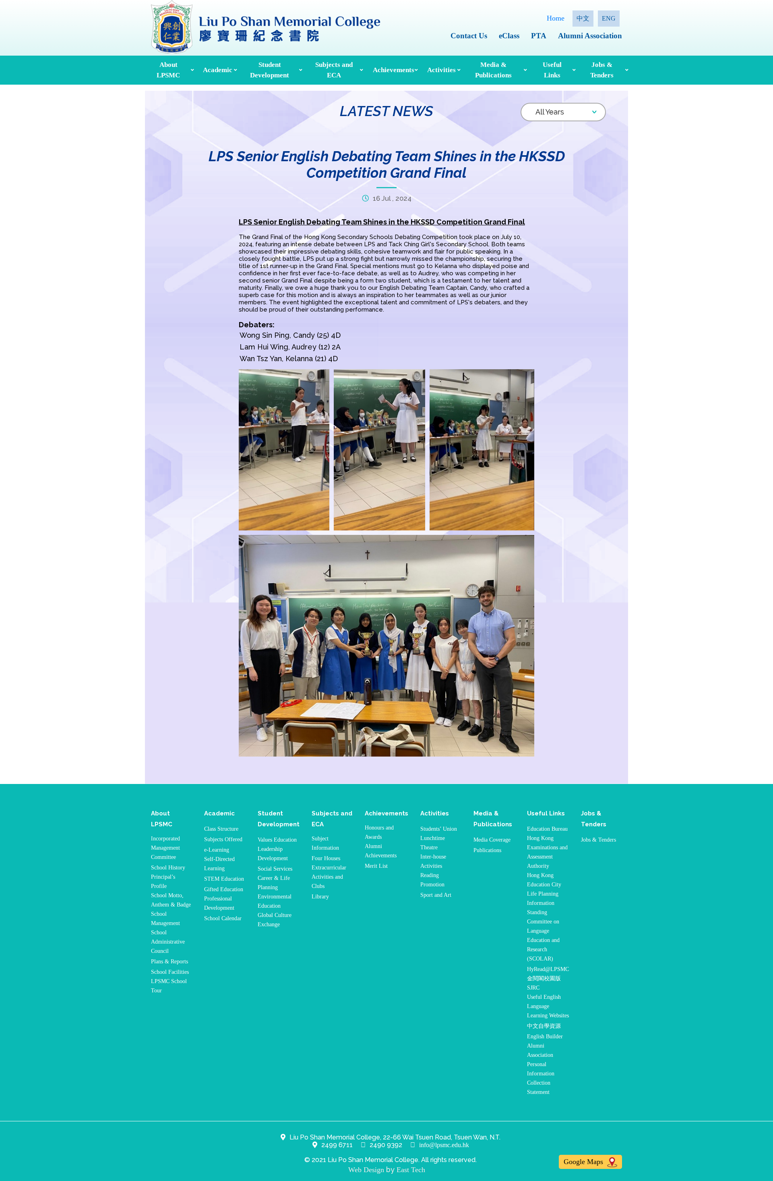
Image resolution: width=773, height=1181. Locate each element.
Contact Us (469, 35)
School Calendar (223, 918)
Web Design (366, 1170)
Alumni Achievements (381, 851)
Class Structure (221, 829)
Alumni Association (590, 35)
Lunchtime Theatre (432, 842)
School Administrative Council (168, 941)
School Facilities (170, 972)
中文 (583, 18)
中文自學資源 (544, 1026)
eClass (509, 35)
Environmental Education (274, 901)
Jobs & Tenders (602, 70)
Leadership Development (273, 853)
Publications (487, 850)
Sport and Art (435, 895)
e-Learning (216, 850)
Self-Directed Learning (219, 863)
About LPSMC (168, 70)
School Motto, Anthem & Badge (171, 900)
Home (555, 18)
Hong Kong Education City (544, 880)
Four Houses (326, 858)
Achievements (393, 70)
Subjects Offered (223, 839)
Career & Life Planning (274, 882)
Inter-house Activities (433, 861)
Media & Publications (493, 70)
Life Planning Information (542, 898)
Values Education (277, 840)
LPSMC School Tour (169, 986)
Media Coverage (492, 840)
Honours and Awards (379, 832)
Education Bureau (547, 829)
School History (168, 868)
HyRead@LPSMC (548, 969)
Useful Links (552, 70)
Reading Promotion (432, 880)
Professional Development (219, 903)
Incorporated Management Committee (165, 848)
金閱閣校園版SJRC (544, 983)
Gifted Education (223, 889)
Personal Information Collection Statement (540, 1078)
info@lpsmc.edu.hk (444, 1144)
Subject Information (325, 843)
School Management (165, 918)
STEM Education (224, 879)
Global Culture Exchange (274, 919)
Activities (441, 70)
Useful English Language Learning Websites (548, 1006)
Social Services (275, 869)
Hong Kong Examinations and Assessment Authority (547, 852)
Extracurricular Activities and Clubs (329, 877)
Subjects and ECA (334, 70)
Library (320, 897)
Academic (217, 70)
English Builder (545, 1036)
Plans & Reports (169, 962)
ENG (609, 18)
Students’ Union (438, 829)
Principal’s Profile (163, 881)
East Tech (411, 1170)
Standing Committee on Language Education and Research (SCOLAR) (543, 935)
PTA (538, 35)
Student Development (269, 70)
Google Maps (584, 1162)
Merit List (376, 866)
